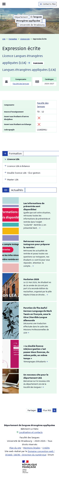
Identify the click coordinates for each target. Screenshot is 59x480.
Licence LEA (25, 39)
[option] (29, 215)
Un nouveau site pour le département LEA (35, 376)
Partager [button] (32, 410)
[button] (39, 410)
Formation (13, 39)
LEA (3, 39)
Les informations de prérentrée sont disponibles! (33, 206)
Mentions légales (31, 447)
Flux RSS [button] (47, 410)
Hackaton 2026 (31, 279)
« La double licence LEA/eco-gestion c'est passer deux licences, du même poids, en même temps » (36, 352)
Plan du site (15, 447)
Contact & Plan (49, 4)
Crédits (46, 447)
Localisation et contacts (30, 432)
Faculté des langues (21, 84)
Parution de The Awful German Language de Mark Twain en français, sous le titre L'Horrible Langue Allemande (37, 314)
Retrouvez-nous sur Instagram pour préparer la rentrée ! (36, 244)
